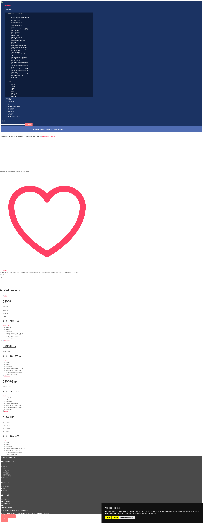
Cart (4, 488)
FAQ (4, 468)
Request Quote (6, 474)
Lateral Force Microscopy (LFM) (32, 272)
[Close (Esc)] (14, 516)
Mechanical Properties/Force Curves (58, 272)
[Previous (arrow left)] (2, 520)
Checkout (5, 490)
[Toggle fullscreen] (6, 516)
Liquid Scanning (45, 272)
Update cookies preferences (41, 513)
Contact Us (5, 477)
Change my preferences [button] (126, 517)
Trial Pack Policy (7, 476)
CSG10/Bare (10, 381)
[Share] (10, 516)
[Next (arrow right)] (6, 520)
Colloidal (14, 272)
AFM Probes (8, 272)
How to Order (6, 470)
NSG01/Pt (9, 417)
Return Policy (6, 472)
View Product (6, 325)
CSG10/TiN (9, 346)
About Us (5, 466)
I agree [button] (108, 517)
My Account (6, 486)
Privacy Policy (30, 513)
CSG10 (7, 301)
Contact (22, 272)
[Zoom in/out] (2, 516)
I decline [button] (115, 517)
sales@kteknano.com (48, 136)
